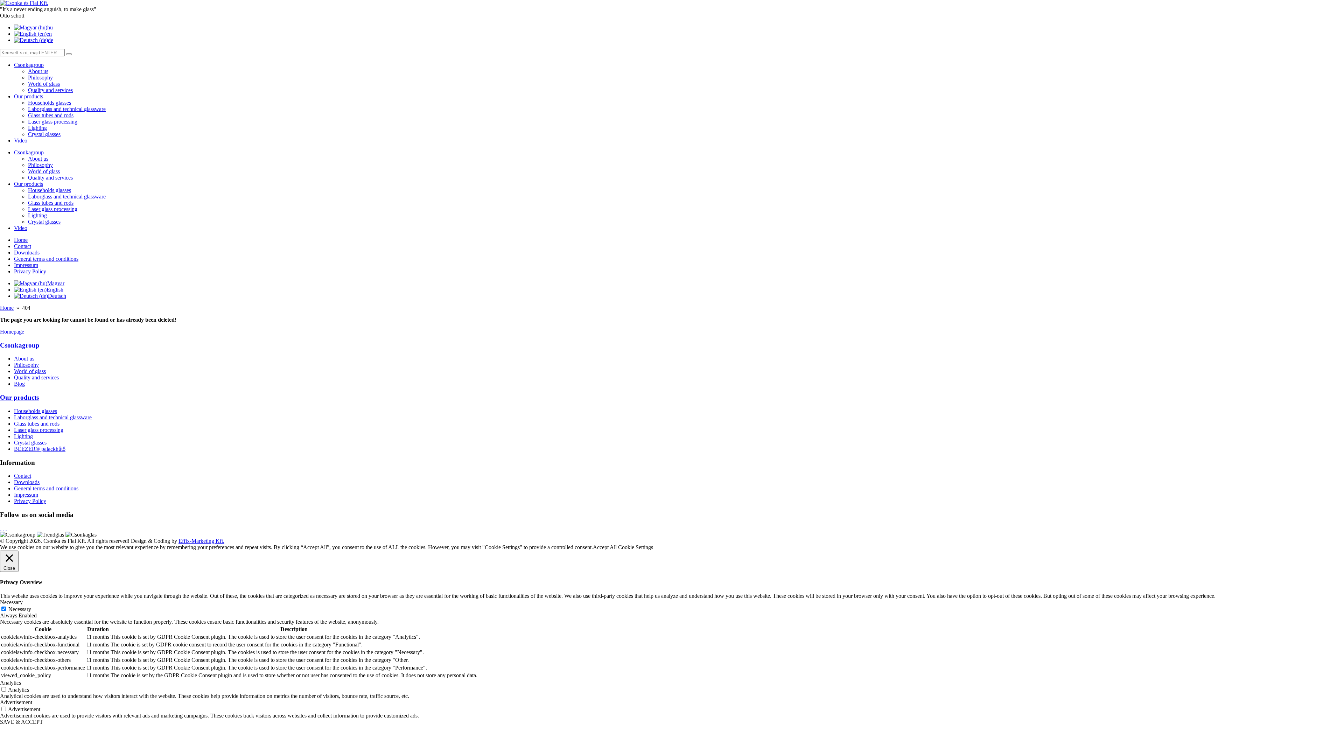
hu (50, 27)
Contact (22, 246)
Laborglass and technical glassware (67, 109)
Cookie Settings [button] (635, 547)
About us (38, 71)
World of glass (44, 84)
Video (20, 141)
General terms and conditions (46, 259)
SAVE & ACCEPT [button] (21, 722)
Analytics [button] (10, 683)
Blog (19, 384)
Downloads (27, 252)
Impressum (26, 265)
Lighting (37, 128)
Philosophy (40, 77)
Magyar (55, 283)
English (55, 290)
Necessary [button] (11, 602)
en (49, 34)
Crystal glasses (44, 134)
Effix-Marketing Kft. (201, 541)
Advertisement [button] (16, 702)
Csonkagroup (29, 65)
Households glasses (49, 103)
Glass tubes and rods (51, 115)
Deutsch (57, 296)
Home (21, 240)
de (50, 40)
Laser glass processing (52, 122)
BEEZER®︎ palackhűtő (39, 449)
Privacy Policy (30, 271)
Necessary (19, 609)
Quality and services (50, 90)
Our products (28, 96)
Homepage (12, 332)
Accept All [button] (605, 547)
